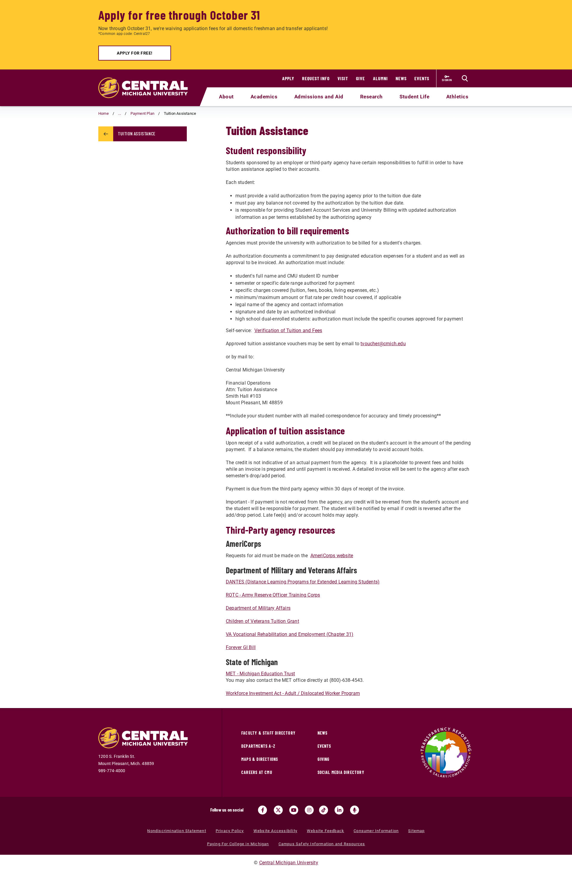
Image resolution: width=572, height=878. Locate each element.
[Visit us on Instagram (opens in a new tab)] (309, 810)
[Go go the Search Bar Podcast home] (354, 810)
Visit (343, 78)
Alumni (380, 78)
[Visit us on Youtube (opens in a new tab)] (293, 810)
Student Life (414, 97)
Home (103, 113)
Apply (288, 78)
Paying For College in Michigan (238, 844)
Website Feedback (325, 831)
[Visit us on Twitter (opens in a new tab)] (278, 810)
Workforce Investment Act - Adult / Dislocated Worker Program (293, 693)
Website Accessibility (275, 831)
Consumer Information (376, 831)
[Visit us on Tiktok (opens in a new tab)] (323, 810)
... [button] (119, 113)
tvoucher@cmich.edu (383, 343)
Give (360, 78)
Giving (324, 759)
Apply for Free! (135, 53)
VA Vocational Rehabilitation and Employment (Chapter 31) (289, 634)
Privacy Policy (230, 831)
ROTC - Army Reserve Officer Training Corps (273, 595)
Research (371, 97)
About (226, 97)
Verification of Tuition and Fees (288, 330)
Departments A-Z (258, 746)
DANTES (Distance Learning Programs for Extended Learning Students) (303, 582)
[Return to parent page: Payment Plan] (105, 133)
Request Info (316, 78)
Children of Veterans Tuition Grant (262, 621)
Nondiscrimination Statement (176, 831)
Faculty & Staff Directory (268, 732)
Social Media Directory (341, 772)
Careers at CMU (256, 772)
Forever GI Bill (241, 647)
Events (421, 78)
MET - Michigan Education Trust (260, 673)
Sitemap (416, 831)
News (401, 78)
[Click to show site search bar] (465, 78)
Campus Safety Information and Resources (322, 844)
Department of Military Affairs (258, 608)
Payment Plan (142, 113)
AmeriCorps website (331, 555)
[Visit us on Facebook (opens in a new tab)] (262, 810)
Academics (264, 97)
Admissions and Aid (318, 97)
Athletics (457, 97)
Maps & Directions (259, 759)
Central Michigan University (288, 862)
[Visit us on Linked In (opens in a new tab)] (339, 810)
